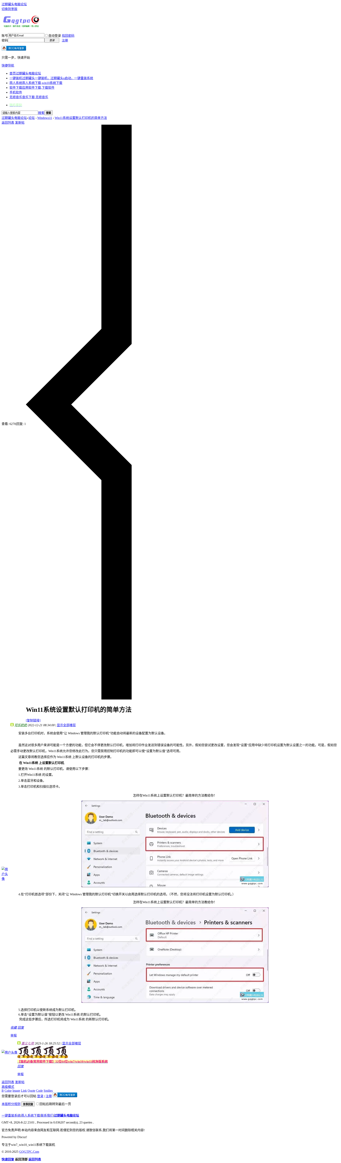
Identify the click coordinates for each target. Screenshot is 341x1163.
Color (8, 1090)
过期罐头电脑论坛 (14, 4)
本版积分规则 (11, 1104)
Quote (31, 1090)
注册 (65, 40)
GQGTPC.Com (29, 1151)
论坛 (31, 118)
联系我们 (47, 1115)
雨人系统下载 (30, 1115)
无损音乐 (28, 97)
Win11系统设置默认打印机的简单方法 (81, 118)
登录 (40, 1096)
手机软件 (15, 92)
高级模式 (8, 1087)
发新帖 (19, 122)
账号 (5, 35)
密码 (5, 40)
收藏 (13, 1027)
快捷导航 (8, 65)
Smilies (48, 1090)
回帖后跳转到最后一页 (55, 1104)
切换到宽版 (9, 9)
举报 (13, 1035)
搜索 (41, 113)
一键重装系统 (11, 1115)
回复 (21, 1027)
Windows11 (44, 118)
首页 (25, 73)
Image (16, 1090)
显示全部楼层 (66, 725)
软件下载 (31, 87)
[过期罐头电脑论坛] (21, 26)
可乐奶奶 (20, 725)
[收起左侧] (79, 698)
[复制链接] (33, 720)
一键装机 (51, 78)
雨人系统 (35, 83)
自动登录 (54, 35)
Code (39, 1090)
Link (24, 1090)
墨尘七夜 (27, 1043)
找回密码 (68, 35)
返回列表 (8, 122)
